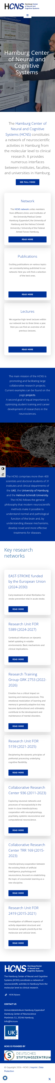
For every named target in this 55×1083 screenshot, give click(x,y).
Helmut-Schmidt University (32, 495)
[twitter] (50, 1079)
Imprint (33, 1067)
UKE (13, 490)
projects (30, 395)
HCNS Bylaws (14, 994)
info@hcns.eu (11, 1021)
